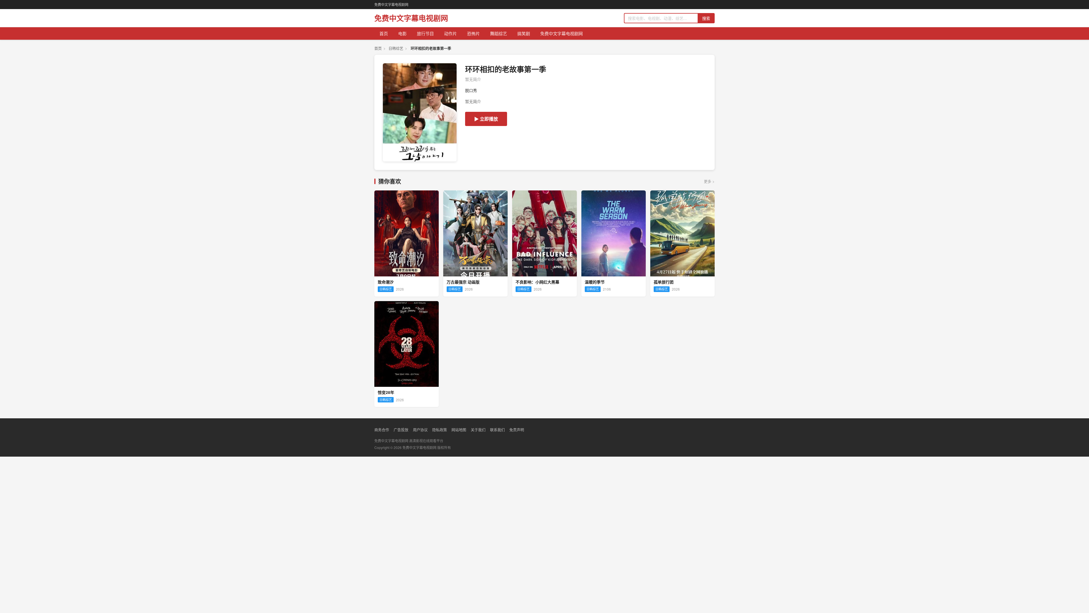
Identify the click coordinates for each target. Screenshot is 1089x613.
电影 (402, 33)
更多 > (709, 181)
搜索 (706, 18)
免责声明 (516, 429)
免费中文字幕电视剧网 (391, 4)
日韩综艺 (396, 48)
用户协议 (420, 429)
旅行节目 (425, 33)
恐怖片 (473, 33)
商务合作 (381, 429)
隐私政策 (439, 429)
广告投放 (401, 429)
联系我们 (497, 429)
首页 (383, 33)
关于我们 (478, 429)
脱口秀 (471, 90)
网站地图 (458, 429)
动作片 (450, 33)
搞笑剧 (523, 33)
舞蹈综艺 (498, 33)
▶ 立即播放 (486, 119)
